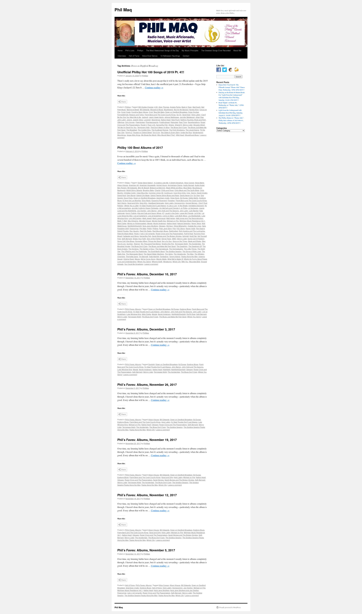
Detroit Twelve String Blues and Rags (164, 195)
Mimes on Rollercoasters (136, 223)
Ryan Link (151, 125)
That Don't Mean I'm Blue (160, 127)
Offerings (120, 122)
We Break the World (148, 135)
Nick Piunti (175, 120)
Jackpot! (145, 117)
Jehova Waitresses (171, 117)
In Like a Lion (172, 205)
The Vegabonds (180, 254)
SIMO (174, 238)
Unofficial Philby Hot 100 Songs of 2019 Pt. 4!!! (150, 72)
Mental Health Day (159, 221)
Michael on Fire (173, 221)
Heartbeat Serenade (156, 203)
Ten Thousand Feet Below (151, 244)
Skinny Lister (187, 125)
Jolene (129, 120)
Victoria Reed (128, 259)
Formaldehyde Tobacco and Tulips (130, 114)
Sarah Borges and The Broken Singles (167, 236)
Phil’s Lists (129, 50)
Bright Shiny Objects (134, 190)
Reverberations (194, 122)
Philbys (140, 50)
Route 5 (144, 125)
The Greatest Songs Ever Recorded (215, 50)
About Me (237, 50)
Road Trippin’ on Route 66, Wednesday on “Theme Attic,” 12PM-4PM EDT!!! (231, 105)
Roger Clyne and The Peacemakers (169, 233)
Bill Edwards (144, 109)
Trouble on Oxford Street (142, 132)
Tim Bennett (143, 256)
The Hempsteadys (176, 249)
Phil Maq (123, 10)
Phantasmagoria (152, 122)
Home (120, 50)
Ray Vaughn (134, 231)
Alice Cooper (189, 182)
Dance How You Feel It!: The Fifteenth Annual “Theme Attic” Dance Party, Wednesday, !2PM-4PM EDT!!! (232, 87)
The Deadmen (182, 246)
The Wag (190, 254)
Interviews (122, 55)
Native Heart (166, 120)
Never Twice (196, 223)
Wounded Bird (194, 261)
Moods (149, 223)
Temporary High (143, 127)
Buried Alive (194, 109)
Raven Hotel (190, 228)
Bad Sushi (197, 107)
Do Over (197, 195)
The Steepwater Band (134, 254)
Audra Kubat (199, 185)
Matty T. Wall (122, 221)
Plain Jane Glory (165, 228)
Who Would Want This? (166, 135)
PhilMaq (145, 75)
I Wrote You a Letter (131, 205)
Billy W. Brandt (143, 188)
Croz (188, 193)
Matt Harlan (170, 218)
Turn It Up (156, 132)
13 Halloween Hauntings (170, 55)
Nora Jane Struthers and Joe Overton (184, 590)
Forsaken (171, 200)
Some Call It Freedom (196, 238)
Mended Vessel (145, 221)
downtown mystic (163, 198)
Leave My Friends (186, 213)
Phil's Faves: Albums (133, 309)
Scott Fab (193, 236)
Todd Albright (154, 256)
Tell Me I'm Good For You (126, 127)
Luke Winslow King (133, 314)
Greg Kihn (143, 203)
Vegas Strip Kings (133, 135)
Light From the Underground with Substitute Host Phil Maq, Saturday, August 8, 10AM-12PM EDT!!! (231, 112)
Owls (204, 226)
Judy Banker (194, 210)
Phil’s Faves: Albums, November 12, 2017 (147, 495)
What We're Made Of (175, 259)
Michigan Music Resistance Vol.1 (192, 221)
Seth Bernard (127, 238)
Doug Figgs (128, 198)
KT (163, 213)
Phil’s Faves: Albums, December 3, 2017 (146, 329)
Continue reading (154, 87)
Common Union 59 (156, 193)
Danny (193, 193)
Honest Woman (191, 203)
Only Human (130, 122)
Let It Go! (197, 213)
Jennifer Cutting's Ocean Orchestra (145, 208)
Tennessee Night (181, 244)
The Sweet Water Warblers (154, 254)
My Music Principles (190, 50)
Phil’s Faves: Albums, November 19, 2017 (147, 440)
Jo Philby (183, 208)
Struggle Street (199, 125)
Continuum (168, 193)
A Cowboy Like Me (161, 182)
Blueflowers (168, 109)
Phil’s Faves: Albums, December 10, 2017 (147, 274)
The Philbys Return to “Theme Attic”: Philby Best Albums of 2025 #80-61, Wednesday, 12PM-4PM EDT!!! (231, 120)
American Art (134, 185)
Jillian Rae (199, 117)
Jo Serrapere (193, 208)
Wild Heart (180, 135)
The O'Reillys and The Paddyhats (134, 251)
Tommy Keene (174, 256)
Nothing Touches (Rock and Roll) (193, 120)
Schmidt (185, 236)
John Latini (121, 120)
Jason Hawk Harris (156, 117)
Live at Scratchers (155, 216)
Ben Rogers (122, 188)
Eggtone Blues (185, 309)
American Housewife (148, 185)
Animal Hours (161, 185)
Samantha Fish (162, 125)
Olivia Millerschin (180, 226)
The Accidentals (195, 244)
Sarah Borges (158, 480)
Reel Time (183, 122)
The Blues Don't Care (178, 127)
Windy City (177, 261)
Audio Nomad (188, 185)
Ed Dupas (184, 198)
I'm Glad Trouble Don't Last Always (152, 205)
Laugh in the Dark (172, 213)
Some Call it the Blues (125, 241)
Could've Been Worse (139, 112)
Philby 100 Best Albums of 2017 (140, 147)
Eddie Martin (193, 198)
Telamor (137, 244)
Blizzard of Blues (156, 109)
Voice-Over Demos (150, 55)
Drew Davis (174, 198)
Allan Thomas (164, 107)
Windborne (167, 261)
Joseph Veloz (138, 120)
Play (174, 228)
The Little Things (190, 249)
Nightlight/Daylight (135, 226)
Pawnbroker (140, 122)
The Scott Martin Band (156, 251)
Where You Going (144, 261)
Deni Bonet (131, 195)
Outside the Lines (194, 226)
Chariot (157, 190)
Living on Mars (168, 216)
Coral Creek (126, 112)
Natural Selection (184, 223)
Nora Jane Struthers (150, 226)
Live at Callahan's (140, 216)
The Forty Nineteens (177, 130)
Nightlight (166, 369)
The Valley (169, 254)
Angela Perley (175, 107)
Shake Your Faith (139, 238)
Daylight (151, 364)
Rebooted (174, 122)
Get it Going (121, 203)
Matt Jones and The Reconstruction (189, 218)
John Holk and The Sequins (168, 210)
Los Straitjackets (194, 216)
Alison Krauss (122, 185)
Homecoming (179, 203)
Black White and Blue (174, 188)
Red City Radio (146, 231)
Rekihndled (173, 231)
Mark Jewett (147, 218)
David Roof (121, 195)
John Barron (152, 210)
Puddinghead (164, 122)
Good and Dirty (133, 203)
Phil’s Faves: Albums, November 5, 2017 (146, 550)
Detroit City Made (143, 195)
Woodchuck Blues (192, 135)
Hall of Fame (134, 55)
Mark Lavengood (158, 218)
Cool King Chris (180, 193)
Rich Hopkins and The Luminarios (192, 231)
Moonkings (156, 120)
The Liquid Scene (192, 130)
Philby (127, 182)
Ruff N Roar (188, 233)
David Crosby (202, 193)
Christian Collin (130, 193)
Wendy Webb (161, 259)
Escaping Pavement (159, 200)
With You (184, 261)
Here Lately (195, 114)
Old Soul (169, 226)
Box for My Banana (181, 109)
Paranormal (134, 228)
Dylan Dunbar (193, 112)
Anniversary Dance (175, 185)
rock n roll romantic (147, 233)
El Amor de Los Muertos (132, 200)
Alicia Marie (199, 182)
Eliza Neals (146, 200)
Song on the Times (180, 241)
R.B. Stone (181, 228)
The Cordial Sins (144, 130)
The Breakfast (131, 130)
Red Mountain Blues (160, 231)
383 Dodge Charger (145, 107)
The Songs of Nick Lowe (191, 251)
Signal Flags (166, 238)
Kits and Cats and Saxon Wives (149, 213)
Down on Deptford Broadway (176, 112)
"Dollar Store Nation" (145, 182)
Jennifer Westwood (187, 117)
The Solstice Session (173, 251)
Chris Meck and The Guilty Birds (186, 190)
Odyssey (162, 226)
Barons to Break (133, 109)
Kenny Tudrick (131, 213)
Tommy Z (128, 132)
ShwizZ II (178, 125)
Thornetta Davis (132, 256)
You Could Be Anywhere (133, 264)
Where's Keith (157, 261)
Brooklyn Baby (148, 190)
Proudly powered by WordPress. (230, 607)
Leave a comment (151, 264)
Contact (186, 55)
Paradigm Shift (123, 228)
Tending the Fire (167, 244)
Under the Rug (186, 132)
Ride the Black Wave (125, 233)
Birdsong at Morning (157, 188)
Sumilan (130, 244)
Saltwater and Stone (131, 236)
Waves (137, 259)
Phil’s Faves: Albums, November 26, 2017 (147, 384)
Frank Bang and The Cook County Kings (160, 114)
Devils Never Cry (186, 195)
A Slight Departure (176, 182)
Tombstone (164, 256)
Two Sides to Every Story (170, 132)
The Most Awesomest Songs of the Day (162, 50)
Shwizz (171, 125)
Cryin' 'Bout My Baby (156, 112)
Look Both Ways (181, 216)
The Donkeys (133, 249)
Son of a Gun (167, 241)
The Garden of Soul (146, 249)
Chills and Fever (167, 190)
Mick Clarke (121, 223)
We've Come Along (148, 259)
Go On (178, 114)
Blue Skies (187, 188)
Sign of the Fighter (154, 238)
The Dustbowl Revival (159, 130)
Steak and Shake (194, 241)
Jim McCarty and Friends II (169, 208)
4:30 (156, 107)
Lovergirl (147, 120)
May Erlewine (133, 221)
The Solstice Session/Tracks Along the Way (140, 595)
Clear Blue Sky (142, 193)
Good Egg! (186, 114)
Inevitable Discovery (196, 205)
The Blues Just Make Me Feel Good (162, 246)
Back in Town (187, 107)
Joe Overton (141, 210)
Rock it (136, 233)
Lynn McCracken (135, 218)
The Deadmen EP (195, 246)
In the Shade (183, 205)
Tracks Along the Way (189, 256)
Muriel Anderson (159, 223)
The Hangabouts (161, 249)
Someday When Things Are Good (148, 241)
